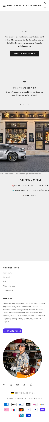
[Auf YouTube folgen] (17, 384)
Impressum (7, 273)
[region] (24, 90)
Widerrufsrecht (9, 286)
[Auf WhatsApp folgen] (31, 384)
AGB (4, 281)
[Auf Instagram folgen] (10, 384)
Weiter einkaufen (24, 53)
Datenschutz (8, 290)
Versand (6, 277)
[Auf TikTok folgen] (24, 384)
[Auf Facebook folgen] (4, 384)
